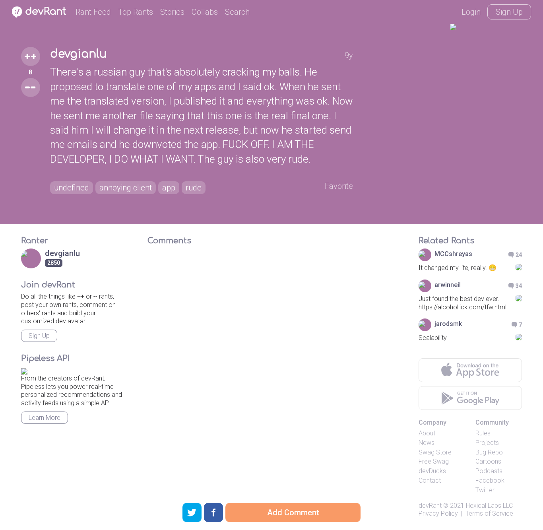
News (426, 443)
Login (471, 12)
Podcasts (488, 471)
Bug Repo (489, 452)
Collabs (205, 12)
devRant (430, 505)
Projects (487, 443)
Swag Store (435, 452)
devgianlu (78, 54)
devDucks (432, 471)
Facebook (489, 480)
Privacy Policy (438, 513)
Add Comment (293, 512)
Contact (430, 480)
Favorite (339, 186)
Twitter (485, 490)
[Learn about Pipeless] (24, 370)
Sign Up (509, 12)
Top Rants (135, 12)
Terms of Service (489, 513)
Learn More (44, 417)
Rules (483, 433)
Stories (172, 12)
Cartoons (488, 461)
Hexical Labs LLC (489, 505)
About (427, 433)
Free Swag (434, 461)
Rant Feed (93, 12)
